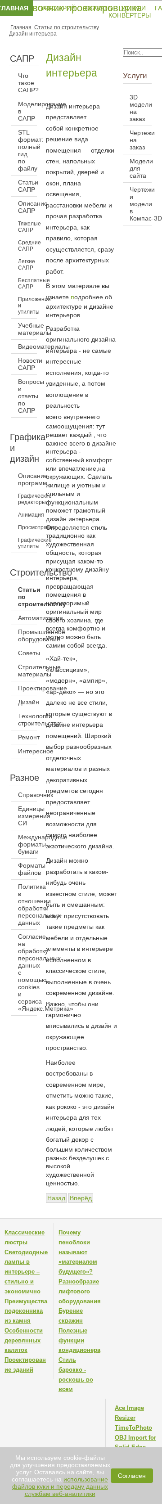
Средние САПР (27, 245)
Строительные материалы (27, 670)
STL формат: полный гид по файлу (27, 150)
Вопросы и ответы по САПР (27, 396)
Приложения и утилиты (27, 305)
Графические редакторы (27, 499)
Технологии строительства (27, 719)
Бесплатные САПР (27, 283)
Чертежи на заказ (141, 140)
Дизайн (27, 702)
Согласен (132, 1475)
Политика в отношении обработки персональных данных (27, 904)
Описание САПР (27, 207)
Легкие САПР (26, 264)
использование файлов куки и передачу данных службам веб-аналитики (60, 1486)
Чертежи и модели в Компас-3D (141, 204)
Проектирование (27, 688)
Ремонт (27, 737)
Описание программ (27, 479)
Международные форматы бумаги (27, 844)
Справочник (27, 794)
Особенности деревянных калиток (23, 1340)
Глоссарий (56, 8)
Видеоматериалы (27, 346)
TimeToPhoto (133, 1427)
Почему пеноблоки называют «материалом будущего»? (77, 1252)
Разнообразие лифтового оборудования (79, 1291)
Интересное (27, 751)
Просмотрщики (27, 527)
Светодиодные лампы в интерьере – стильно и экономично (26, 1272)
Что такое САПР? (27, 83)
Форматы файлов (27, 869)
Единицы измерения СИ (27, 816)
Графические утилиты (27, 543)
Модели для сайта (141, 168)
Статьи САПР (27, 186)
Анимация (27, 515)
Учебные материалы (27, 329)
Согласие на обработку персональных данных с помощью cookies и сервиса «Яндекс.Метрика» (27, 972)
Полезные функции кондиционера (79, 1340)
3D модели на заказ (141, 108)
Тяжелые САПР (27, 227)
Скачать (98, 8)
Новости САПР (27, 364)
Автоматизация (27, 617)
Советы (27, 653)
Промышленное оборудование (27, 635)
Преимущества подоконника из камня (25, 1311)
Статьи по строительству (27, 597)
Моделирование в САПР (27, 111)
